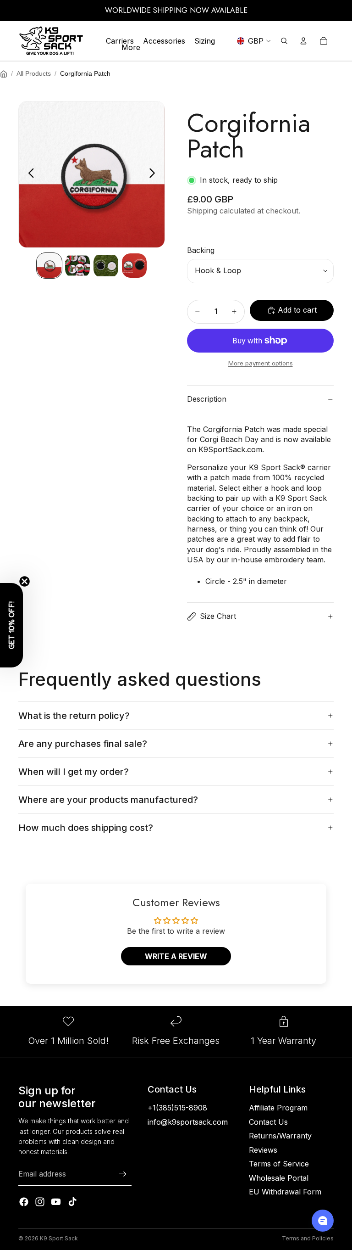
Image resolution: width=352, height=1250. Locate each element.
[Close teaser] (24, 581)
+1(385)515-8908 (177, 1107)
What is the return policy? (74, 715)
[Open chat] (323, 1221)
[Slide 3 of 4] (106, 265)
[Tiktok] (72, 1201)
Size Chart (218, 616)
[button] (11, 625)
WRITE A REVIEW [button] (176, 956)
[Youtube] (55, 1201)
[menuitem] (131, 47)
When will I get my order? (73, 771)
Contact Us (268, 1122)
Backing (200, 250)
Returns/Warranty (280, 1135)
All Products (33, 73)
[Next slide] (154, 174)
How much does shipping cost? (85, 827)
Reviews (263, 1150)
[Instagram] (39, 1201)
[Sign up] (123, 1174)
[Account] (303, 41)
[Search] (284, 40)
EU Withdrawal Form (285, 1191)
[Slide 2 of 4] (77, 265)
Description (206, 399)
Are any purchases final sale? (82, 743)
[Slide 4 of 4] (134, 265)
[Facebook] (23, 1201)
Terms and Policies (308, 1238)
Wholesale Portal (278, 1178)
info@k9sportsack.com (188, 1122)
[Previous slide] (28, 174)
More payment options (260, 363)
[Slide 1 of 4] (49, 265)
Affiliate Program (278, 1107)
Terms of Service (279, 1163)
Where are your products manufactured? (108, 799)
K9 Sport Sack (59, 1238)
